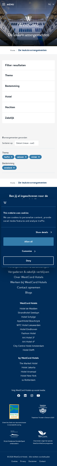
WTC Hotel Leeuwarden (28, 325)
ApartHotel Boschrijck (28, 320)
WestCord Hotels (20, 457)
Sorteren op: (7, 143)
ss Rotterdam (28, 379)
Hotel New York (28, 375)
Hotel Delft (28, 349)
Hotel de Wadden (28, 308)
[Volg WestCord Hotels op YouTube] (38, 395)
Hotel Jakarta (28, 367)
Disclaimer (32, 461)
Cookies (14, 461)
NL (49, 4)
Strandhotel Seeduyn (28, 312)
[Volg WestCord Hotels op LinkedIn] (25, 395)
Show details (42, 232)
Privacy (23, 461)
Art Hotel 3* (28, 337)
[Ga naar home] (28, 22)
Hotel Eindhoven (28, 329)
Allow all (28, 241)
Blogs (28, 292)
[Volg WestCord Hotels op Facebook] (18, 395)
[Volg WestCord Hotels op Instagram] (32, 395)
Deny (28, 260)
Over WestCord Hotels (28, 277)
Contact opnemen (28, 287)
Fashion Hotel (28, 333)
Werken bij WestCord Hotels (28, 282)
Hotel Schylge (28, 316)
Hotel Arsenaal (28, 371)
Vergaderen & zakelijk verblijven (28, 272)
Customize (27, 251)
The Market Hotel (28, 363)
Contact (42, 461)
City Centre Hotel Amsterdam (28, 345)
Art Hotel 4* (28, 341)
